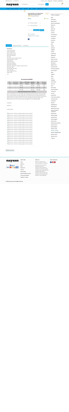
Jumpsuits (53, 47)
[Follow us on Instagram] (53, 162)
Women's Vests (54, 136)
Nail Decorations (54, 61)
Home (8, 8)
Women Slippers (54, 119)
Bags (30, 8)
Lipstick (52, 51)
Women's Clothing (35, 35)
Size (28, 25)
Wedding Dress (54, 104)
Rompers (53, 74)
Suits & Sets (53, 91)
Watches (25, 8)
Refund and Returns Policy (26, 173)
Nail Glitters (53, 63)
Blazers (52, 27)
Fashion (34, 8)
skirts (52, 85)
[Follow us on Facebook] (51, 162)
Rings (52, 72)
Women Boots (54, 106)
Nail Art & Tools (54, 59)
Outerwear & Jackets (55, 68)
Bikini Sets (53, 25)
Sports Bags (53, 87)
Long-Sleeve (53, 53)
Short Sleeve (53, 81)
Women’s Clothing (14, 8)
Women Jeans (53, 113)
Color (29, 22)
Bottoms (53, 30)
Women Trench (54, 124)
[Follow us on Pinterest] (55, 162)
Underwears (53, 100)
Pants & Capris (54, 70)
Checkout (42, 30)
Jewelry (52, 45)
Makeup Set (53, 55)
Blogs (22, 165)
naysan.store (12, 181)
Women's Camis (54, 128)
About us (22, 164)
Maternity (53, 57)
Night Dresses (54, 64)
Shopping (53, 80)
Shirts (52, 76)
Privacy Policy (23, 171)
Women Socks (53, 121)
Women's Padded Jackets (56, 132)
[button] (25, 12)
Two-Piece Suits (54, 99)
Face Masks (53, 38)
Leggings (53, 49)
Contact (22, 169)
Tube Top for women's (55, 97)
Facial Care (53, 40)
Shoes (21, 8)
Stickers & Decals (54, 89)
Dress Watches (54, 34)
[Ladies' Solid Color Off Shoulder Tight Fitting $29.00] (46, 14)
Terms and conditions (25, 175)
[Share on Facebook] (28, 39)
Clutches (53, 32)
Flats (52, 44)
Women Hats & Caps (55, 108)
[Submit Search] (47, 4)
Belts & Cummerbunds (55, 23)
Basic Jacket (53, 19)
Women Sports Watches (56, 123)
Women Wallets (54, 126)
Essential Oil (53, 36)
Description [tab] (9, 45)
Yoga (46, 8)
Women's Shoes (54, 134)
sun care (52, 93)
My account (23, 167)
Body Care (53, 28)
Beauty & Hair (40, 8)
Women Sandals (54, 115)
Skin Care (53, 83)
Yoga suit (53, 138)
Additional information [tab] (17, 45)
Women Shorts (54, 117)
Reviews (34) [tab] (25, 45)
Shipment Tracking (24, 177)
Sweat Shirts (53, 95)
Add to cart (37, 30)
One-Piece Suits (54, 66)
